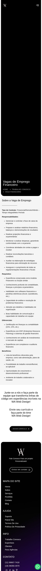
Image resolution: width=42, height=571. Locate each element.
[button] (37, 5)
